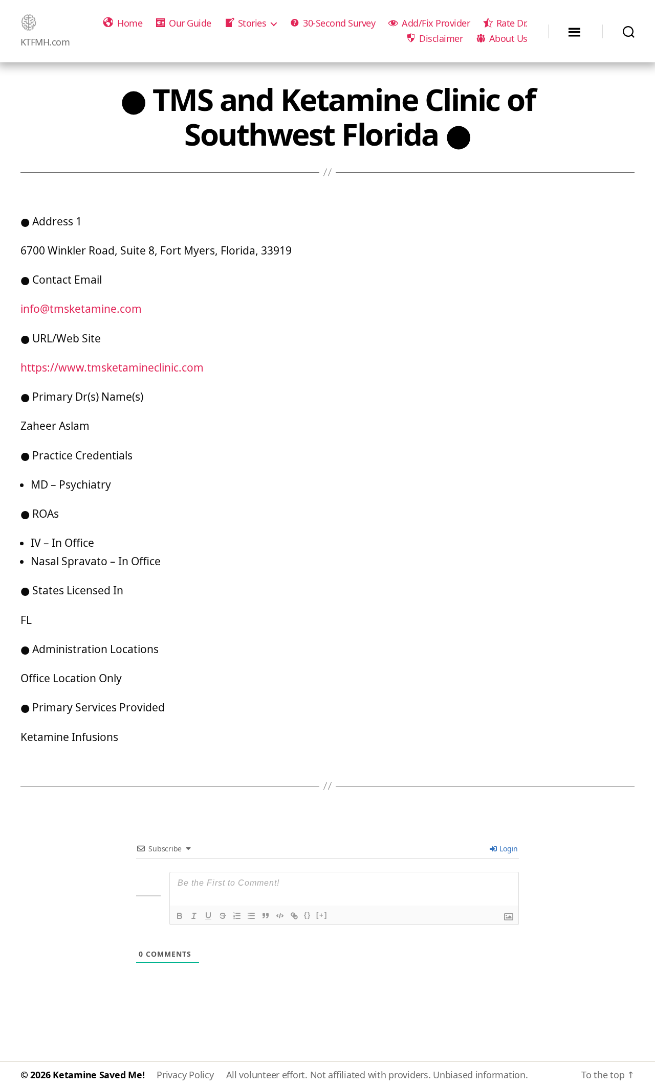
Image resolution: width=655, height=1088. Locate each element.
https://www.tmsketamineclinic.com (112, 367)
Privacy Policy (185, 1075)
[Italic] (194, 916)
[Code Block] (280, 916)
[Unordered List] (251, 916)
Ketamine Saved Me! (98, 1075)
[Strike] (222, 916)
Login (508, 848)
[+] (322, 915)
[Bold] (179, 916)
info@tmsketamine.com (81, 309)
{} (307, 915)
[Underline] (208, 916)
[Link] (294, 916)
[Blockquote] (265, 916)
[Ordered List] (237, 916)
